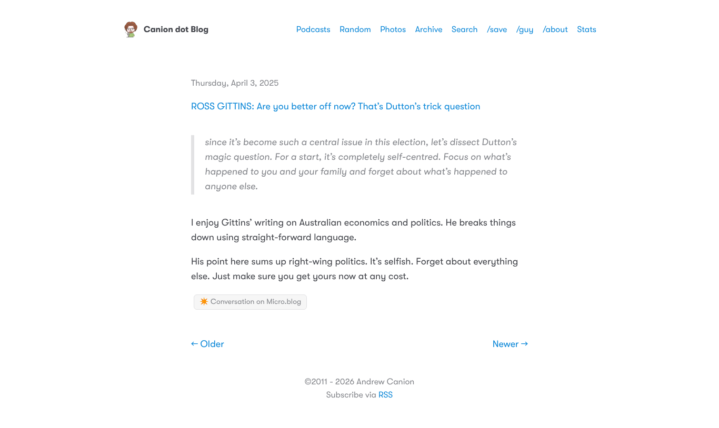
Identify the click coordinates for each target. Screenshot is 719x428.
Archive (429, 29)
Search (465, 29)
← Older (207, 344)
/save (497, 29)
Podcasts (313, 29)
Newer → (510, 344)
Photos (393, 29)
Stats (586, 29)
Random (355, 29)
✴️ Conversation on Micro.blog (250, 302)
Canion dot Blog (176, 29)
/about (555, 29)
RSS (385, 395)
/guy (525, 29)
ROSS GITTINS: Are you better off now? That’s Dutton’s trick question (336, 106)
